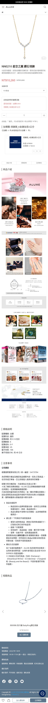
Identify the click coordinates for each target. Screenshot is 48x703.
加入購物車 (20, 700)
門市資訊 (12, 673)
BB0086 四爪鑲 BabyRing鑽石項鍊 (24, 625)
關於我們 (5, 673)
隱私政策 (27, 673)
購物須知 (12, 663)
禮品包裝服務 (28, 663)
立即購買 (38, 700)
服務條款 (5, 663)
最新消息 (19, 673)
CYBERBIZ (15, 694)
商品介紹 (9, 163)
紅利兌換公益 (39, 663)
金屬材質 (5, 86)
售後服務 (19, 663)
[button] (45, 611)
